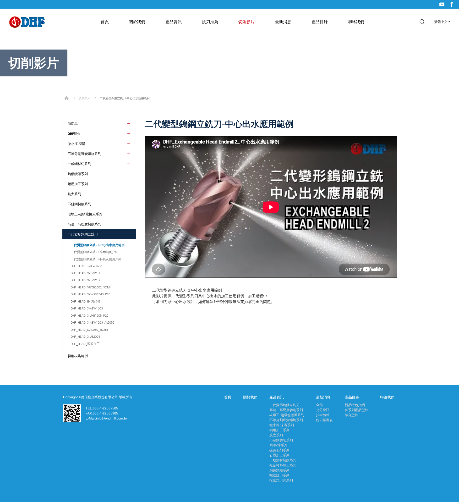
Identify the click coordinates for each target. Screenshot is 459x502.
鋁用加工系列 (78, 184)
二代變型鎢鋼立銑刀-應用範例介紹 (94, 252)
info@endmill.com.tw (111, 418)
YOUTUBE (441, 4)
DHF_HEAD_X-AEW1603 (87, 308)
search (422, 22)
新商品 (73, 124)
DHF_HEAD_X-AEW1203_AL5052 (92, 322)
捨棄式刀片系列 (281, 480)
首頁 (105, 21)
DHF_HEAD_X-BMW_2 (85, 280)
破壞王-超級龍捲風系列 (85, 214)
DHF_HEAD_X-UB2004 (85, 336)
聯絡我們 (356, 21)
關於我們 (137, 21)
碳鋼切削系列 (279, 450)
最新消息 (283, 21)
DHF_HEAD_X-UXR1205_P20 (89, 315)
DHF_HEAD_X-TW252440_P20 (90, 294)
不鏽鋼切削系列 (281, 440)
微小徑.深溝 (76, 144)
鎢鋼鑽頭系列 (78, 174)
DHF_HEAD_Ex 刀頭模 (85, 301)
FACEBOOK (451, 4)
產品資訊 (173, 21)
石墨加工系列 (279, 455)
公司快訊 (322, 410)
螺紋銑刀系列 (279, 475)
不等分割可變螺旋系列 (84, 154)
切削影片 (246, 21)
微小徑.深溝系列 (281, 425)
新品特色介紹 (355, 405)
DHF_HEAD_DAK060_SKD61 (89, 329)
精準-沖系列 (278, 445)
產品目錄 (319, 21)
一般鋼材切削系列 (282, 460)
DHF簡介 (74, 134)
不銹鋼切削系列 (79, 204)
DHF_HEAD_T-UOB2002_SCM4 (91, 287)
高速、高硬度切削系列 (84, 224)
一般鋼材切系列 (79, 164)
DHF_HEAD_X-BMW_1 (85, 273)
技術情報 (322, 415)
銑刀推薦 (210, 21)
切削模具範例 (78, 356)
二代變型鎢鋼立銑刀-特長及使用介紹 (96, 259)
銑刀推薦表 (324, 420)
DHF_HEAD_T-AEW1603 (86, 266)
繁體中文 (441, 22)
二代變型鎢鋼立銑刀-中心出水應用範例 (98, 245)
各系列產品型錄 (356, 410)
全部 (319, 405)
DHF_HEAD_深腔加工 (85, 344)
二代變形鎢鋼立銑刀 (83, 234)
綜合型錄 (351, 415)
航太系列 (74, 194)
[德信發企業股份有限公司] (27, 22)
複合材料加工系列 (282, 465)
